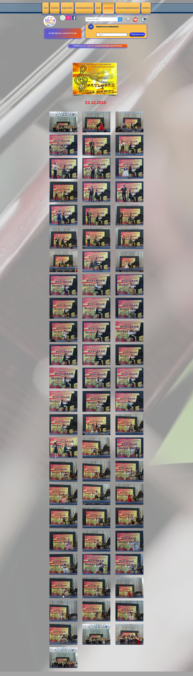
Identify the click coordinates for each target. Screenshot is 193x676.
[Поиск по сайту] (120, 19)
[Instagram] (68, 18)
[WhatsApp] (62, 17)
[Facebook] (74, 18)
